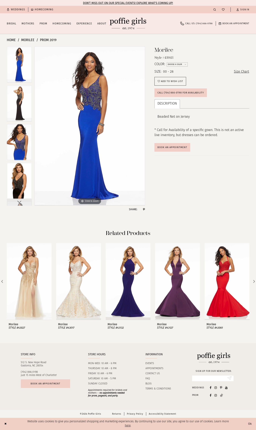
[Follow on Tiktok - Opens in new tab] (221, 395)
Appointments (154, 368)
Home (11, 40)
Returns (116, 414)
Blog (148, 383)
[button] (243, 9)
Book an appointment (45, 383)
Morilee (27, 40)
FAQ (147, 378)
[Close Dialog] (5, 424)
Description (167, 103)
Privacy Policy (135, 414)
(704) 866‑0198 (29, 372)
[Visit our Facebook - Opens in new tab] (211, 387)
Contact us (152, 373)
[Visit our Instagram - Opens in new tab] (215, 387)
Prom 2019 (48, 40)
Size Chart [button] (241, 72)
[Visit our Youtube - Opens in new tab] (226, 387)
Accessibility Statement (162, 414)
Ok (250, 423)
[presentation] (29, 281)
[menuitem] (16, 9)
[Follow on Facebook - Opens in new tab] (211, 395)
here (128, 425)
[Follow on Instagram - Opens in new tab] (215, 395)
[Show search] (214, 9)
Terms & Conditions (158, 388)
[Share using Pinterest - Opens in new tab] (144, 209)
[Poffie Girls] (128, 23)
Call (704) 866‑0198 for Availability (180, 92)
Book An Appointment (172, 147)
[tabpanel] (19, 66)
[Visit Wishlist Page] (223, 9)
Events (149, 363)
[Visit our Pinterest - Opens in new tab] (221, 387)
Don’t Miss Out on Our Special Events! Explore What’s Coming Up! (128, 3)
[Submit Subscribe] (229, 378)
